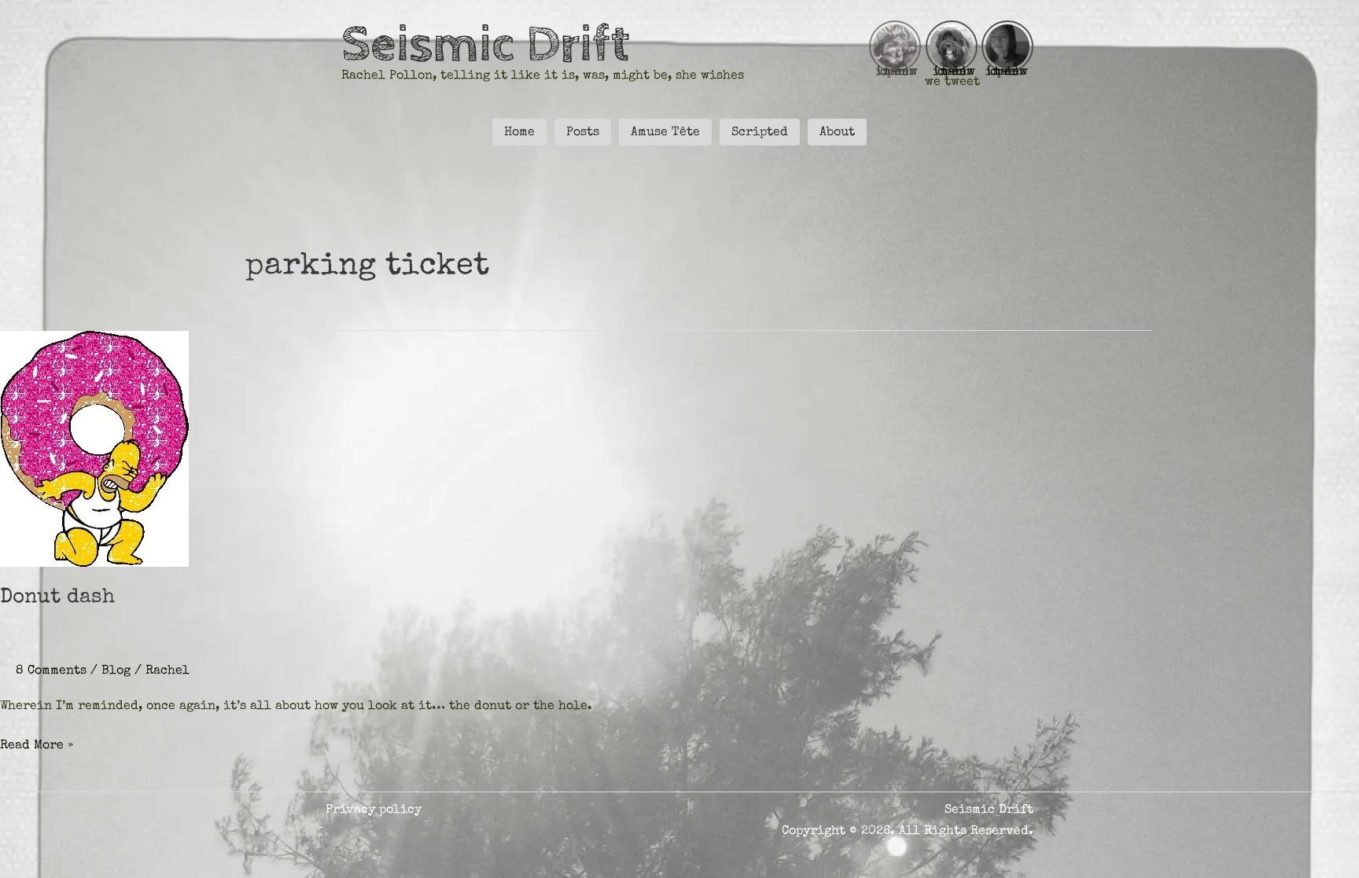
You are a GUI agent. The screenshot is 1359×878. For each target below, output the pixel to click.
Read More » (36, 747)
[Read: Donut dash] (94, 448)
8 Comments (51, 671)
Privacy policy (374, 810)
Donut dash (57, 598)
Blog (116, 671)
